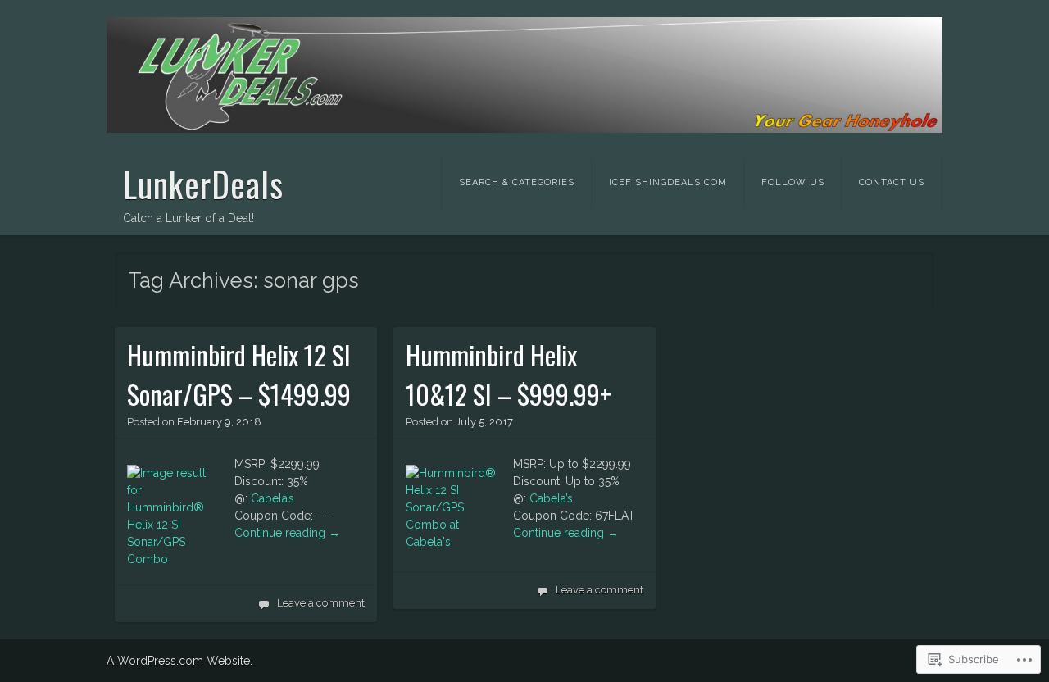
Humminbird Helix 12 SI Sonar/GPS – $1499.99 (239, 374)
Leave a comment (321, 603)
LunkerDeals (203, 183)
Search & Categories (516, 182)
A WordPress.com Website (178, 660)
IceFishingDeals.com (668, 182)
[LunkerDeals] (524, 75)
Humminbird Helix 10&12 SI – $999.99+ (508, 374)
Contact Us (891, 182)
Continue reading (287, 532)
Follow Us (792, 182)
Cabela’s (272, 498)
